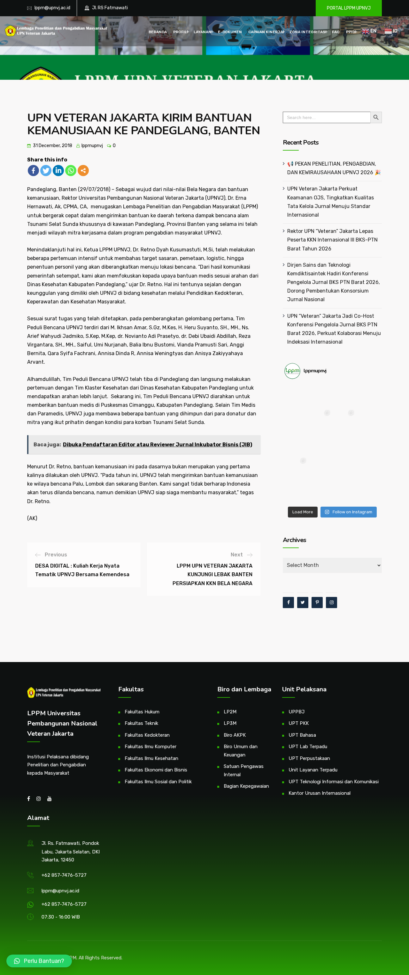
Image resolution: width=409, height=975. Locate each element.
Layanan (202, 32)
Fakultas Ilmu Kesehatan (151, 758)
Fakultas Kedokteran (147, 735)
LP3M (230, 723)
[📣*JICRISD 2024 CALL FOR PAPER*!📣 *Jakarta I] (320, 491)
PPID (350, 32)
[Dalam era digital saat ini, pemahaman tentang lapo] (344, 419)
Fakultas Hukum (142, 712)
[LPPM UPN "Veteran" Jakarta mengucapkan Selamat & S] (368, 419)
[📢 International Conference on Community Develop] (320, 467)
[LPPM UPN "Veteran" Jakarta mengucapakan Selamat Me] (368, 443)
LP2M (230, 712)
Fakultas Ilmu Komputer (150, 746)
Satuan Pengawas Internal (244, 770)
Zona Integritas (307, 32)
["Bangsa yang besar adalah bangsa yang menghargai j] (296, 443)
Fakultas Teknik (141, 723)
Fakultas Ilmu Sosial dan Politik (158, 782)
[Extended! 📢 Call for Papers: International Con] (368, 467)
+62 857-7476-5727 (64, 875)
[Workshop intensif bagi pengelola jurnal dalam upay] (320, 419)
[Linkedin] (58, 170)
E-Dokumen (230, 32)
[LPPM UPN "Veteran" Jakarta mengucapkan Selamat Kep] (296, 395)
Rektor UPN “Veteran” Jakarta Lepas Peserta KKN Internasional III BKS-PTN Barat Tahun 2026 (332, 239)
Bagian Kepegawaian (246, 786)
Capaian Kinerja (265, 32)
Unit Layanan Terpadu (313, 770)
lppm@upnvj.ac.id (52, 8)
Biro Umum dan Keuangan (241, 751)
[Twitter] (45, 170)
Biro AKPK (235, 735)
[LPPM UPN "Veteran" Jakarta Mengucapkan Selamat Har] (296, 491)
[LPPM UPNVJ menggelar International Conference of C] (296, 467)
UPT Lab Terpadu (308, 746)
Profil (180, 32)
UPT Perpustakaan (309, 758)
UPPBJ (297, 712)
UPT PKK (299, 723)
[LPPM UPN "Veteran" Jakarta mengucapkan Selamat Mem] (368, 491)
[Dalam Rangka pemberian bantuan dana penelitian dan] (344, 467)
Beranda (158, 32)
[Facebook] (33, 170)
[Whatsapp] (70, 170)
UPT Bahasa (302, 735)
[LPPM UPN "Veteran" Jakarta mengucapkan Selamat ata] (296, 419)
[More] (83, 170)
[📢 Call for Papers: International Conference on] (344, 491)
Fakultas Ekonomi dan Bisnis (156, 770)
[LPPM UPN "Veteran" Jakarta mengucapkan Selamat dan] (320, 443)
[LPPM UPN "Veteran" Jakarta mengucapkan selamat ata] (368, 395)
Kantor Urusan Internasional (320, 793)
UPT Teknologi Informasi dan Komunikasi (334, 782)
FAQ (336, 32)
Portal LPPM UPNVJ (349, 8)
